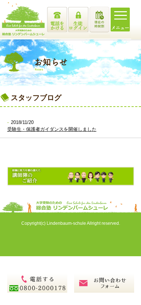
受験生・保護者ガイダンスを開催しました (52, 129)
